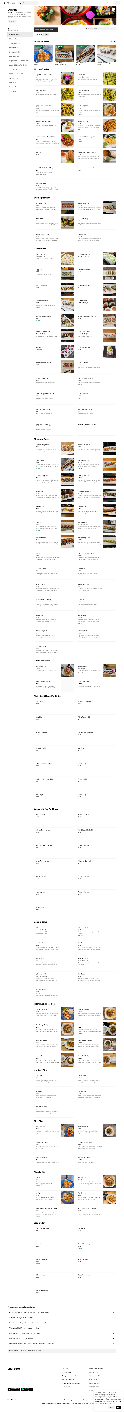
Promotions (66, 1387)
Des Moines (31, 1351)
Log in (109, 3)
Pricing (85, 1400)
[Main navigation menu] (4, 3)
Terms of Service (86, 1403)
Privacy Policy (68, 1400)
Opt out (111, 1407)
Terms (77, 1400)
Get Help (65, 1369)
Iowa (22, 1351)
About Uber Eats (94, 1383)
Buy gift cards (66, 1372)
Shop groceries (94, 1387)
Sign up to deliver (68, 1379)
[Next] (114, 41)
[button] (62, 1312)
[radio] (39, 34)
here (113, 1403)
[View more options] (113, 9)
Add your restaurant (69, 1376)
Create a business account (71, 1383)
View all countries (95, 1376)
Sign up (117, 3)
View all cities (93, 1372)
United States (13, 1351)
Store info (12, 21)
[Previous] (111, 41)
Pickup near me (94, 1379)
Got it (118, 1407)
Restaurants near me (96, 1369)
